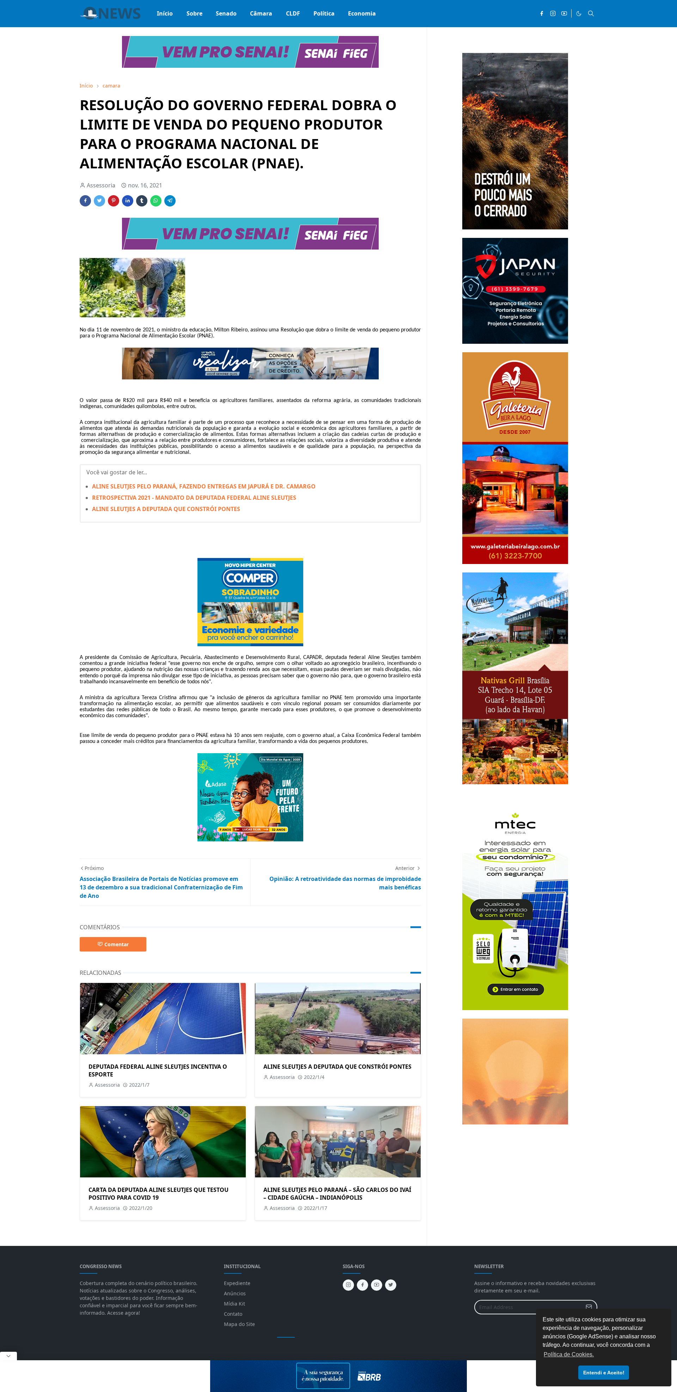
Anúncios (235, 1293)
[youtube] (564, 13)
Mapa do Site (239, 1324)
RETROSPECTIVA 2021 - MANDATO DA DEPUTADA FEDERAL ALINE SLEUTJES (194, 498)
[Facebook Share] (85, 200)
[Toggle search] (591, 13)
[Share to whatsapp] (155, 200)
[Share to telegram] (170, 200)
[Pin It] (113, 200)
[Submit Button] (589, 1307)
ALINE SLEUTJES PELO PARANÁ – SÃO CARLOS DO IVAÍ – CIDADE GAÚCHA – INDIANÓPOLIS (337, 1193)
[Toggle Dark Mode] (579, 13)
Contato (233, 1313)
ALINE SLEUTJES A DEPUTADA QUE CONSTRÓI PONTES (166, 509)
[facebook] (541, 13)
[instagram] (553, 13)
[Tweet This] (99, 200)
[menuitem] (164, 13)
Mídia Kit (234, 1303)
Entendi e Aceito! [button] (603, 1372)
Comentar (116, 944)
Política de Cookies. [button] (569, 1354)
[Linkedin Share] (127, 200)
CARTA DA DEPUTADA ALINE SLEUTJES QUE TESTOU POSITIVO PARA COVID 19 (158, 1193)
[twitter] (390, 1285)
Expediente (237, 1283)
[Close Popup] (8, 1356)
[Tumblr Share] (141, 200)
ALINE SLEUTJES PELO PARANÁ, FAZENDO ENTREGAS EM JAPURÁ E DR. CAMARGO (204, 486)
